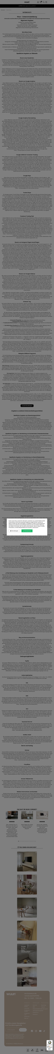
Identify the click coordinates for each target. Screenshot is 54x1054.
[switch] (49, 1049)
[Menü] (52, 1041)
